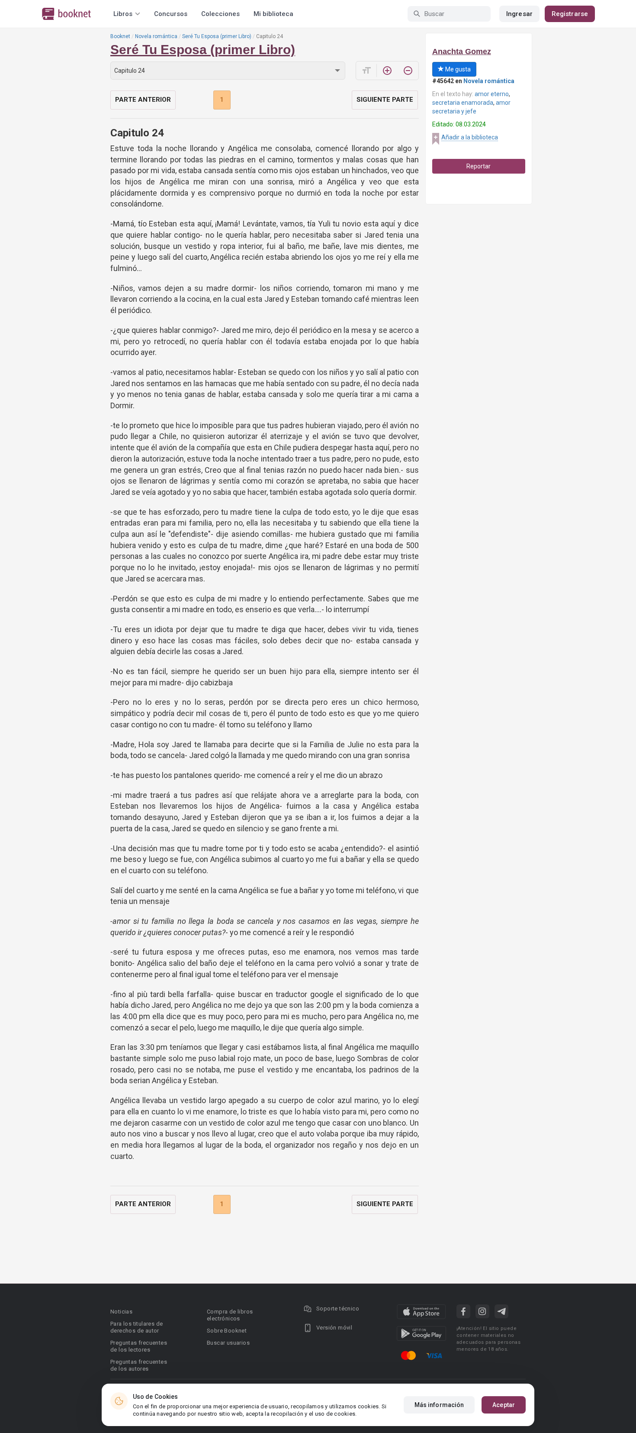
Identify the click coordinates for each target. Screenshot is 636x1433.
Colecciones (220, 14)
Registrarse (570, 14)
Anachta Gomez (461, 51)
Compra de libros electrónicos (230, 1315)
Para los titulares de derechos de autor (136, 1327)
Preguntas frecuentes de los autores (138, 1365)
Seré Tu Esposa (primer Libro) (216, 36)
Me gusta (457, 69)
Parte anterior (143, 99)
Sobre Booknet (227, 1330)
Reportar (478, 166)
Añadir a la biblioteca (469, 137)
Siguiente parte (385, 99)
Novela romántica (156, 36)
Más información (439, 1404)
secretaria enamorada (462, 102)
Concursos (170, 14)
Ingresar (519, 14)
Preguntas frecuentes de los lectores (138, 1346)
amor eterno (492, 93)
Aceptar (503, 1404)
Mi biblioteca (273, 14)
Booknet (120, 36)
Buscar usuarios (228, 1342)
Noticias (121, 1311)
